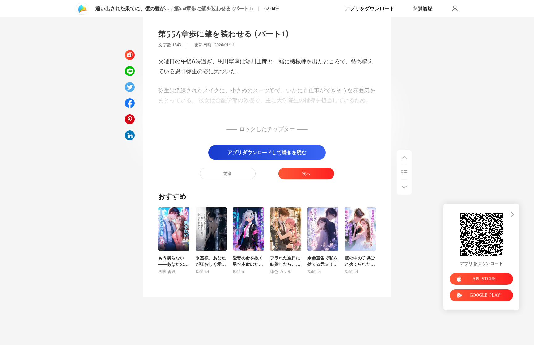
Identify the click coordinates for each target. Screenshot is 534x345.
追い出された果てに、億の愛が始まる (132, 8)
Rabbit (238, 272)
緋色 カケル (280, 272)
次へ (306, 173)
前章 (227, 173)
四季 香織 (167, 272)
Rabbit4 (202, 272)
